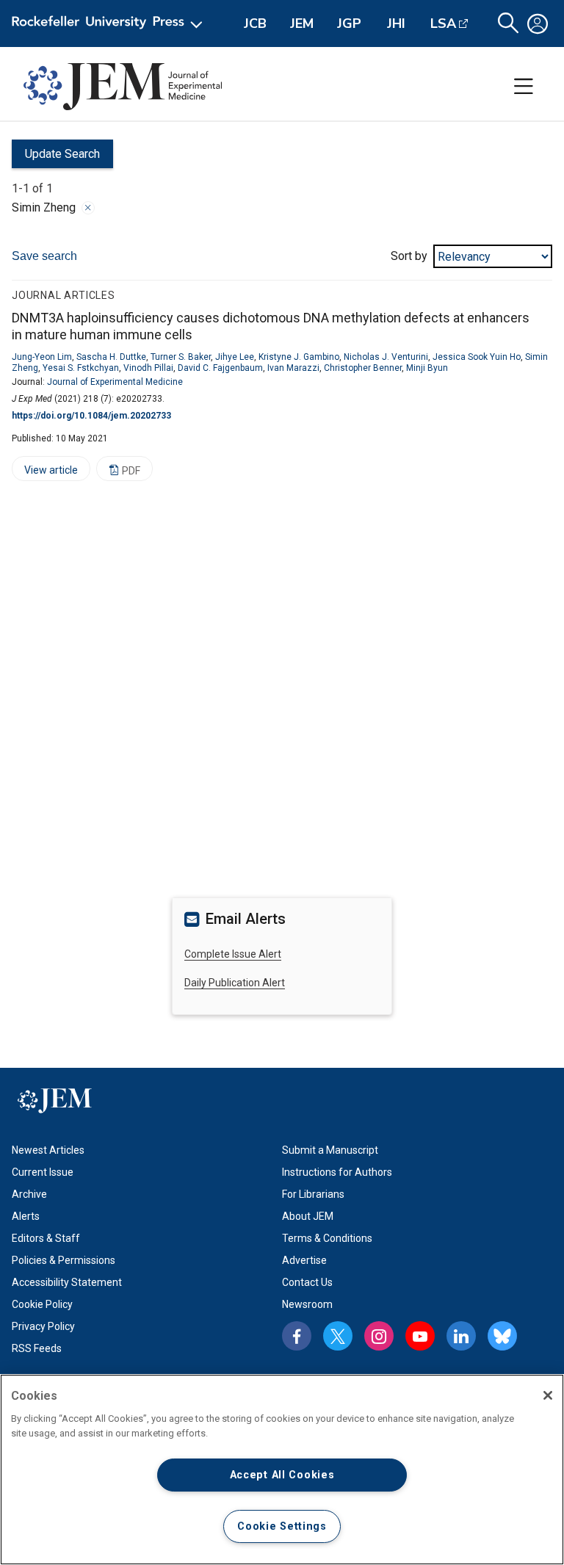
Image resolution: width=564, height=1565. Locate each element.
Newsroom (307, 1304)
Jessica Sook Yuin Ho (477, 357)
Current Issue (42, 1172)
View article (45, 472)
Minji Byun (427, 368)
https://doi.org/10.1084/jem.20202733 (91, 416)
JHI (396, 23)
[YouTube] (420, 1336)
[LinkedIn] (461, 1336)
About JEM (307, 1216)
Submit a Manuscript (330, 1150)
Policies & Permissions (63, 1260)
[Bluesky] (502, 1336)
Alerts (26, 1216)
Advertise (304, 1260)
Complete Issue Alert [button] (232, 954)
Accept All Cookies (282, 1475)
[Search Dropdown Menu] (508, 23)
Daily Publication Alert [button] (234, 982)
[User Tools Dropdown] (537, 23)
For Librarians (313, 1194)
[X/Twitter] (337, 1336)
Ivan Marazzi (293, 368)
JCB (255, 23)
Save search (44, 256)
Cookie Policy (42, 1304)
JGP (349, 23)
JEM (302, 23)
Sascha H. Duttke (111, 357)
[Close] (88, 207)
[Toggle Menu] (523, 87)
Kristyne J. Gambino (298, 357)
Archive (29, 1194)
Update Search (56, 157)
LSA (443, 23)
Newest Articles (48, 1150)
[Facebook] (296, 1336)
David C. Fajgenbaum (220, 368)
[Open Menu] (110, 23)
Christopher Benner (363, 368)
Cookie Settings (282, 1526)
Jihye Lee (234, 357)
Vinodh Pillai (148, 368)
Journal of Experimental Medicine (115, 382)
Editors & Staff (46, 1238)
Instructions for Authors (337, 1172)
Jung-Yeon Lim (42, 357)
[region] (282, 1469)
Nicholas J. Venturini (386, 357)
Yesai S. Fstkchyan (81, 368)
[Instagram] (379, 1336)
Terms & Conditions (327, 1238)
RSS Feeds (37, 1348)
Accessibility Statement (67, 1282)
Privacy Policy (43, 1326)
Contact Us (307, 1282)
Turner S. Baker (181, 357)
